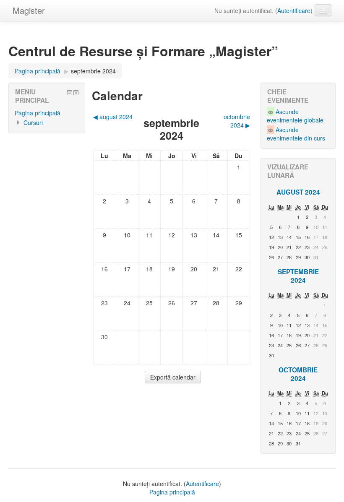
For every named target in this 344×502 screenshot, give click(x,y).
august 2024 (298, 192)
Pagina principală (37, 113)
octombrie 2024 (298, 374)
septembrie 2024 (93, 71)
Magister (29, 10)
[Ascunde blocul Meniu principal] (69, 92)
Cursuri (33, 122)
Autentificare (293, 10)
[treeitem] (47, 113)
